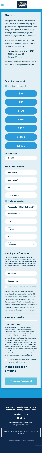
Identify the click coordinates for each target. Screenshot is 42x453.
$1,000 (21, 137)
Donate (25, 414)
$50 (21, 102)
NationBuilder (20, 440)
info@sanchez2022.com (21, 425)
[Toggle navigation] (2, 4)
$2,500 (21, 145)
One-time (11, 86)
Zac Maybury (30, 440)
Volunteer (17, 414)
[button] (41, 4)
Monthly (23, 86)
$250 (21, 119)
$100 (21, 110)
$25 (21, 93)
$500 (21, 128)
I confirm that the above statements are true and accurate (22, 361)
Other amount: (11, 153)
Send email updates (16, 201)
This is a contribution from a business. (22, 287)
